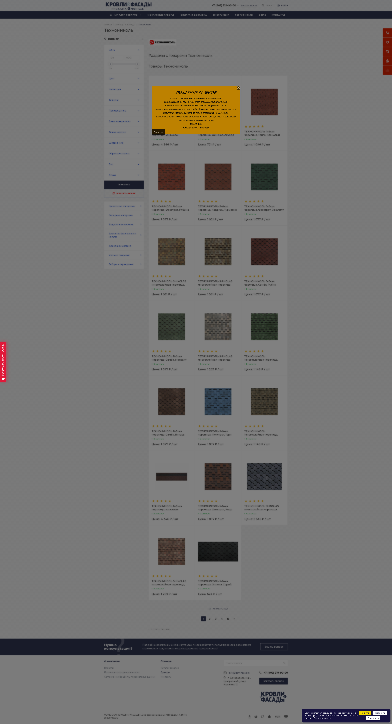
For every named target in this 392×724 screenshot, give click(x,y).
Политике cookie (322, 718)
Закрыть (158, 132)
